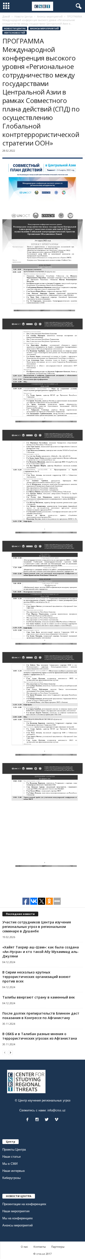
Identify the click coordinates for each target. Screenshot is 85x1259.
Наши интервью (13, 1171)
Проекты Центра (14, 1149)
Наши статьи (11, 1156)
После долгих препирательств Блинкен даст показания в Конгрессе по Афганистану (40, 1015)
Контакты (40, 1246)
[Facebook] (28, 1120)
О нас (24, 1246)
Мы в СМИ (9, 1163)
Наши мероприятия (16, 1211)
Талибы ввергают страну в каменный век (38, 997)
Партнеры (57, 1246)
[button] (77, 6)
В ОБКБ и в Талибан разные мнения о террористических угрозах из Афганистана (39, 1036)
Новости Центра (15, 28)
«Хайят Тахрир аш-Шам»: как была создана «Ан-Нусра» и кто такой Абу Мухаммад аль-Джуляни (40, 951)
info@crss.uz (56, 1110)
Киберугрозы (11, 1178)
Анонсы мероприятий (44, 28)
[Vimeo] (57, 1120)
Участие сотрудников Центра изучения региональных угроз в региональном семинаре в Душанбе (36, 926)
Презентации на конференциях (24, 1204)
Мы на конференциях (17, 1218)
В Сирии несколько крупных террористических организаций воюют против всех (36, 976)
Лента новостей (14, 32)
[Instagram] (38, 1120)
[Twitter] (48, 1120)
